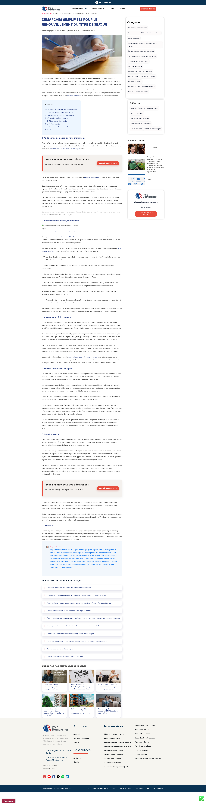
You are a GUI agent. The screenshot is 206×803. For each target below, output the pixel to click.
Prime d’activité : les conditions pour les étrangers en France (51, 687)
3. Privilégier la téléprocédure (56, 118)
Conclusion (50, 130)
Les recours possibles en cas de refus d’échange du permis (69, 611)
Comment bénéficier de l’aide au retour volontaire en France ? (69, 588)
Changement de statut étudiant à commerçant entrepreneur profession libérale (76, 595)
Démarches (77, 9)
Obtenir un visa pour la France (138, 61)
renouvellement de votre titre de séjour (65, 237)
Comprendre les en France (144, 33)
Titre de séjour (133, 76)
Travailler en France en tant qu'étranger (141, 87)
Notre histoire (98, 9)
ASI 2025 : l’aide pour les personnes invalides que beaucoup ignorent (107, 687)
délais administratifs (91, 177)
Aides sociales (142, 28)
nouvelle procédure (74, 96)
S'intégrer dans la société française (140, 71)
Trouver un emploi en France (138, 92)
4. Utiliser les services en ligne (56, 121)
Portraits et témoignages (152, 129)
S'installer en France (135, 66)
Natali (148, 180)
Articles (121, 9)
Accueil (44, 13)
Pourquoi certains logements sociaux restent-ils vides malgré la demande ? (53, 712)
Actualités (131, 28)
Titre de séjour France (147, 76)
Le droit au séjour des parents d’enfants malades (65, 656)
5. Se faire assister (52, 124)
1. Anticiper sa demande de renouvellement (61, 109)
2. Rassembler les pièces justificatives (59, 115)
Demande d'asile (134, 38)
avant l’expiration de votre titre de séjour (65, 149)
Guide (111, 9)
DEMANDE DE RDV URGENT (146, 214)
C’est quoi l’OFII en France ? (153, 149)
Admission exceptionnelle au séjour (60, 649)
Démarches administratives (140, 118)
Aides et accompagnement (148, 108)
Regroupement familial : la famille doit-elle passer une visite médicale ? (73, 626)
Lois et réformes (136, 129)
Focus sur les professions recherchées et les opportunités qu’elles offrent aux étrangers (79, 603)
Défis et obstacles (137, 113)
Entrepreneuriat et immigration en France (142, 56)
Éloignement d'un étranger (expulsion (141, 51)
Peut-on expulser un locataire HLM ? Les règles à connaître (108, 711)
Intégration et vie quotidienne (141, 124)
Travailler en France (134, 81)
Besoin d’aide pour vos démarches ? (61, 112)
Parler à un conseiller (107, 163)
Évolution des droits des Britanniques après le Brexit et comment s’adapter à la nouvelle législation (83, 618)
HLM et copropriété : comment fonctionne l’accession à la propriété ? (81, 711)
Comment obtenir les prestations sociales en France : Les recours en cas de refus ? (78, 641)
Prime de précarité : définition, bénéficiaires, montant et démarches (80, 687)
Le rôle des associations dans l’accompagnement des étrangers (70, 634)
